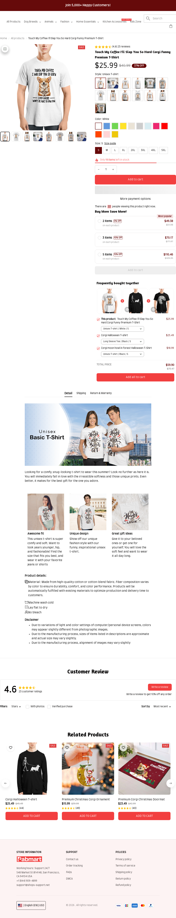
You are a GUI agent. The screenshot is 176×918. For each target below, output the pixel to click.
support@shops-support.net (33, 885)
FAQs (69, 872)
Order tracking (74, 866)
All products (17, 38)
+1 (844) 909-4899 (26, 881)
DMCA (69, 879)
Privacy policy (123, 859)
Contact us (72, 859)
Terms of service (125, 866)
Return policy (123, 879)
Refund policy (123, 885)
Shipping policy (124, 872)
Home (3, 38)
